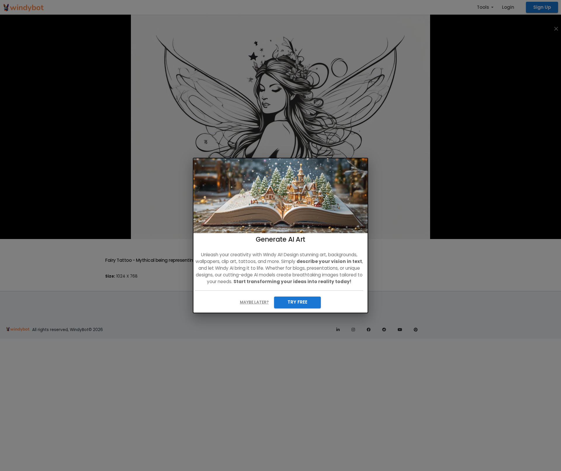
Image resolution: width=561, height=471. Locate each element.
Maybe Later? (254, 302)
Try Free (297, 302)
